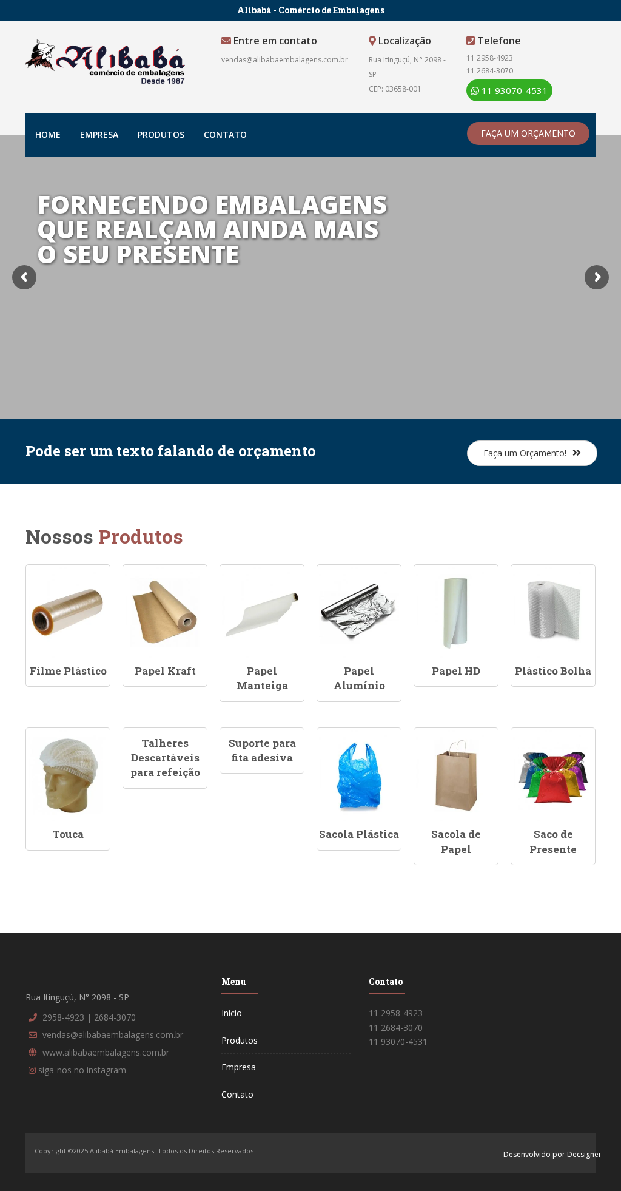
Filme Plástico (68, 671)
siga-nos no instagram (82, 1070)
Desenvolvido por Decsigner (552, 1154)
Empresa (99, 134)
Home (48, 134)
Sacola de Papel (456, 841)
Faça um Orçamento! (524, 453)
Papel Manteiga (262, 678)
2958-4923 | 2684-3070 (89, 1017)
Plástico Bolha (553, 671)
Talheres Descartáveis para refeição (165, 758)
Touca (68, 834)
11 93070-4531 (513, 90)
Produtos (161, 134)
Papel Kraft (165, 671)
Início (231, 1013)
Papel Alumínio (359, 678)
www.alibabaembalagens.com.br (105, 1052)
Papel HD (456, 671)
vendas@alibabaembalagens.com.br (284, 60)
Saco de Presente (553, 841)
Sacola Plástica (359, 834)
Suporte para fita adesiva (262, 750)
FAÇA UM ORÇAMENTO (528, 133)
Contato (225, 134)
